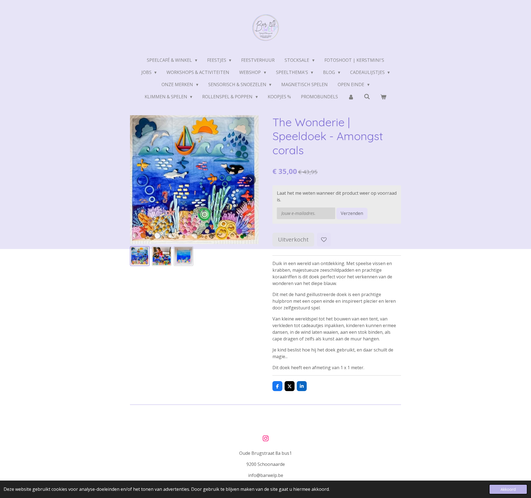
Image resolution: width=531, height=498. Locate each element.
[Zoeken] (367, 96)
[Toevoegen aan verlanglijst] (324, 240)
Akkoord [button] (508, 489)
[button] (140, 256)
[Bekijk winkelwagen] (383, 96)
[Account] (351, 96)
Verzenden (352, 213)
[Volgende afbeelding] (250, 179)
